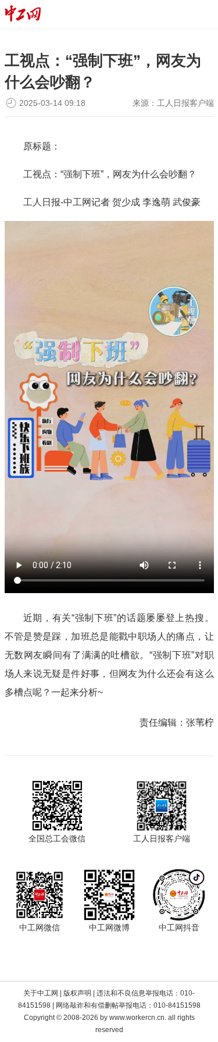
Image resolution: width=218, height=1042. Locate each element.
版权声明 (77, 993)
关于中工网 (40, 993)
